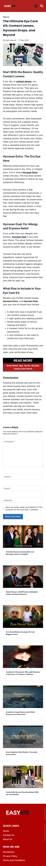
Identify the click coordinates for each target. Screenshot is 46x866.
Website (8, 500)
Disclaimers (8, 852)
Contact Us (8, 835)
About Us (7, 839)
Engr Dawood (10, 40)
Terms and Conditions (14, 860)
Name (8, 476)
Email (7, 488)
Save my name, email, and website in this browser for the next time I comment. (24, 508)
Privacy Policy (10, 856)
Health (6, 17)
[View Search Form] (41, 5)
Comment (9, 441)
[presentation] (23, 536)
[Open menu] (36, 5)
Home (6, 831)
